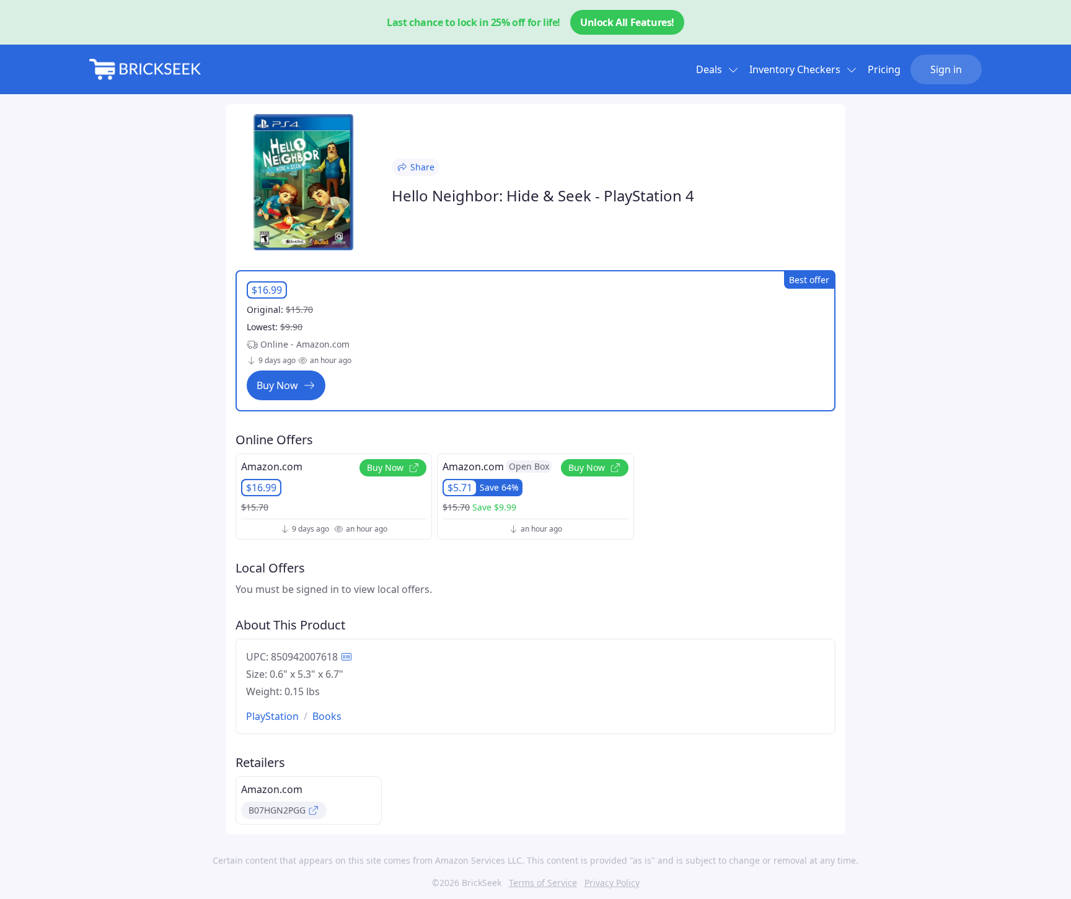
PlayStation (272, 716)
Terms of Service (543, 882)
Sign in (946, 69)
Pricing (884, 69)
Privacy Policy (612, 882)
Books (327, 716)
